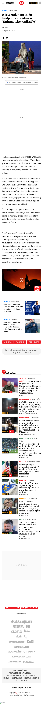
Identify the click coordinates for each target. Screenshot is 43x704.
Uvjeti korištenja (20, 670)
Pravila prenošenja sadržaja (20, 673)
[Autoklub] (21, 646)
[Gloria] (18, 636)
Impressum (29, 675)
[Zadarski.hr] (14, 661)
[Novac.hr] (15, 651)
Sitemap (24, 680)
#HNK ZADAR (34, 342)
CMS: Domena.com (28, 695)
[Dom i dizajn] (30, 641)
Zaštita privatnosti (14, 675)
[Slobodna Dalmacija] (21, 3)
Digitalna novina (30, 678)
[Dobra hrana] (17, 641)
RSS (17, 680)
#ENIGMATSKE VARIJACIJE (14, 342)
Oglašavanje (17, 678)
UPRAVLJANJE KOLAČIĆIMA (21, 688)
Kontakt (6, 678)
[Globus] (16, 631)
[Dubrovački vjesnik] (21, 656)
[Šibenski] (29, 661)
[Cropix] (29, 651)
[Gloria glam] (26, 636)
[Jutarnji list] (21, 621)
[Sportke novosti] (28, 626)
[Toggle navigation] (3, 3)
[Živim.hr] (28, 631)
